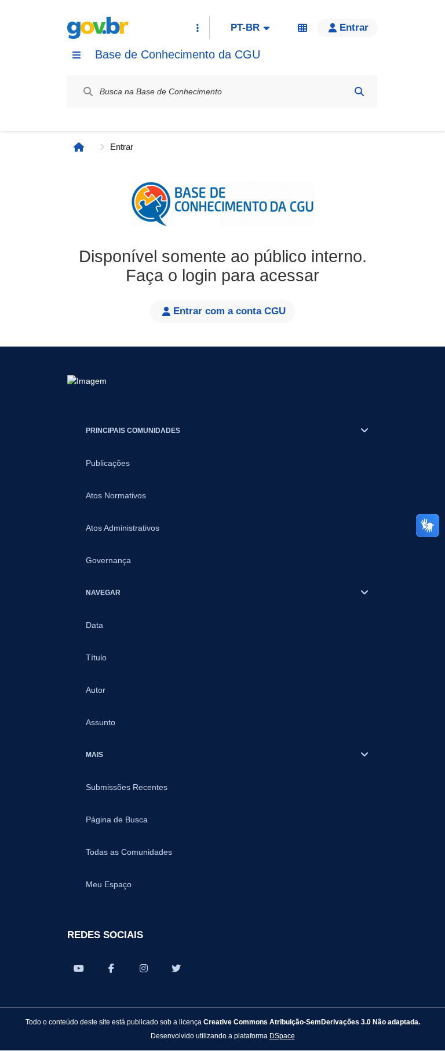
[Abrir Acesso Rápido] (197, 28)
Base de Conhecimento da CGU (177, 54)
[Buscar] (359, 91)
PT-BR (245, 27)
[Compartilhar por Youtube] (78, 968)
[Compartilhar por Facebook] (111, 968)
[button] (347, 28)
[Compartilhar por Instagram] (143, 968)
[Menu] (76, 55)
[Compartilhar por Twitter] (176, 968)
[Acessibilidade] (302, 28)
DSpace (282, 1035)
